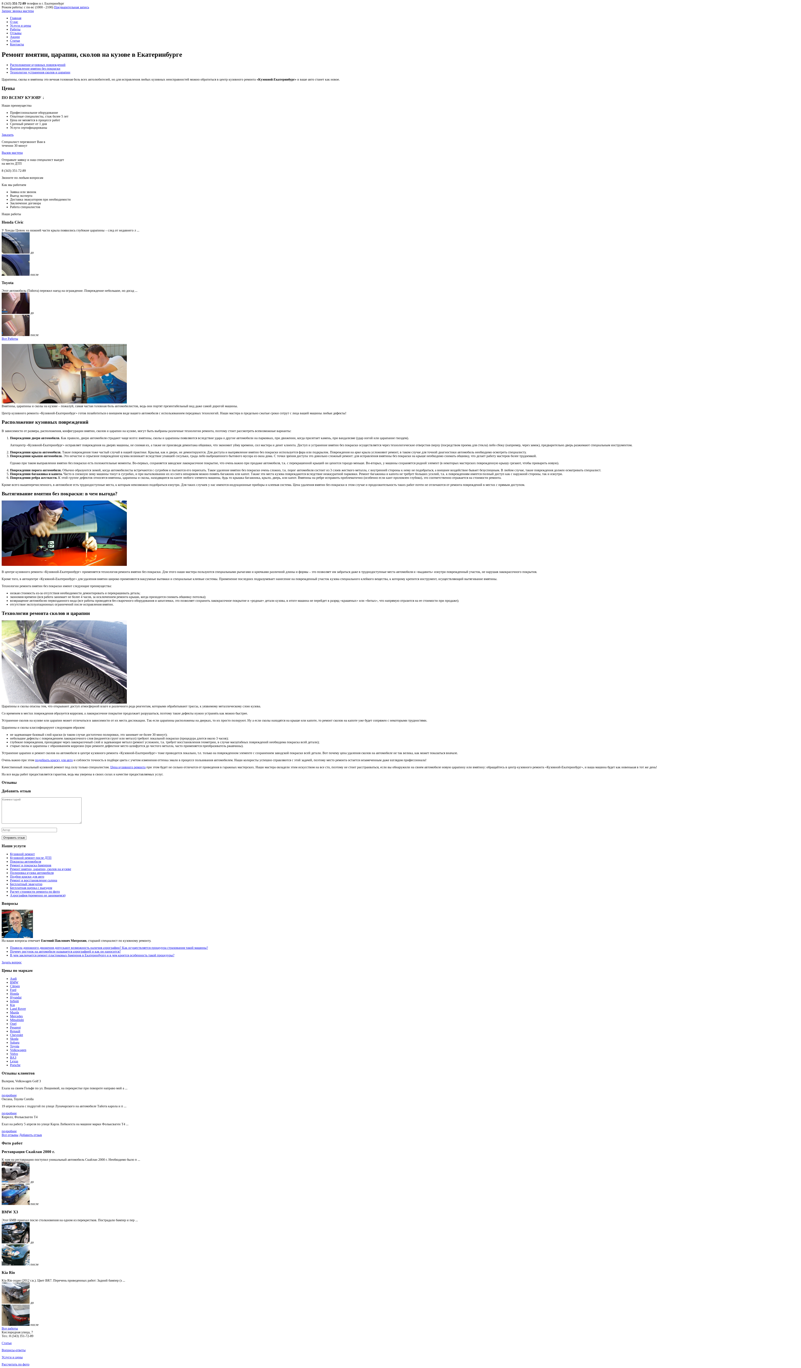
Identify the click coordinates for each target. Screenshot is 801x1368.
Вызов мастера (12, 152)
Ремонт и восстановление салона (33, 880)
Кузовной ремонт (22, 854)
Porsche (15, 1065)
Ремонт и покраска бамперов (30, 865)
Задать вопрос (12, 962)
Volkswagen (18, 1050)
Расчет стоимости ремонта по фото (35, 891)
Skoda (14, 1039)
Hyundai (15, 997)
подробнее (9, 1095)
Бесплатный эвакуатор (26, 884)
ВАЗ (13, 1057)
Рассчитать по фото (15, 1364)
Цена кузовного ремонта (128, 767)
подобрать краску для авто (54, 760)
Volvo (14, 1054)
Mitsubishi (17, 1020)
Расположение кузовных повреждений (37, 65)
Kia (12, 1005)
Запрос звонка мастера (18, 11)
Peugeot (15, 1027)
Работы (15, 29)
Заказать (8, 135)
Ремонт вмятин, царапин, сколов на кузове (40, 869)
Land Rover (18, 1008)
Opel (13, 1023)
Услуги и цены (20, 25)
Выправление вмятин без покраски (35, 68)
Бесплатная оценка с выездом (31, 888)
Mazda (14, 1012)
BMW (14, 982)
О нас (14, 22)
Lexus (14, 1061)
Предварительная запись (71, 7)
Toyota (14, 1046)
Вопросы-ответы (14, 1350)
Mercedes (16, 1016)
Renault (15, 1031)
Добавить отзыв (30, 1135)
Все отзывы (10, 1135)
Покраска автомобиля (25, 861)
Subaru (14, 1042)
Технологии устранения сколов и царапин (40, 72)
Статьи (15, 40)
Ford (13, 990)
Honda (14, 993)
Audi (13, 978)
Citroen (15, 986)
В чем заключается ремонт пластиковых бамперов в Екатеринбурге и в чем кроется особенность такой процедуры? (92, 955)
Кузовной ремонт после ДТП (31, 858)
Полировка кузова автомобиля (32, 873)
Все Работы (10, 338)
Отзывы (15, 33)
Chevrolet (16, 1035)
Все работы (10, 1328)
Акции (15, 37)
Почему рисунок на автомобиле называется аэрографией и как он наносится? (65, 951)
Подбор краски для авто (27, 876)
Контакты (17, 44)
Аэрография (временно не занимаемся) (37, 895)
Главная (15, 18)
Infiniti (14, 1001)
